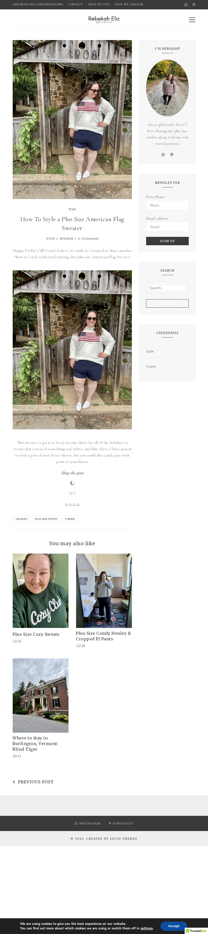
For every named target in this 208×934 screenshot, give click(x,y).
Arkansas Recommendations (38, 4)
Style (72, 209)
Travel (151, 366)
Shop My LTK (99, 4)
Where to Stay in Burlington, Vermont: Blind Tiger (35, 743)
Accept (173, 926)
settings (147, 928)
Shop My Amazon (128, 4)
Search (168, 303)
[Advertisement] (104, 881)
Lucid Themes (123, 838)
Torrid (70, 519)
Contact (75, 4)
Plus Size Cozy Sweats (36, 634)
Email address (157, 218)
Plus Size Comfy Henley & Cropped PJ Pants (103, 636)
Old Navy (21, 519)
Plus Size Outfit (46, 519)
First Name (155, 196)
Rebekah (67, 238)
